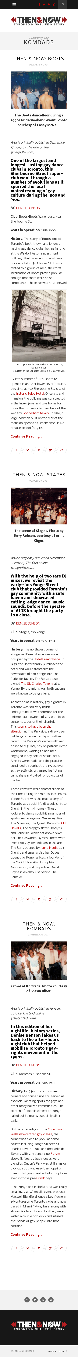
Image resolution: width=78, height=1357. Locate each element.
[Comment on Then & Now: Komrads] (61, 1248)
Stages (56, 1154)
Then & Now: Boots (39, 59)
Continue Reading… (26, 436)
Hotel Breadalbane (47, 659)
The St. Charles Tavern (37, 684)
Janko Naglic (49, 848)
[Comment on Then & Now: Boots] (61, 450)
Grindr (40, 1178)
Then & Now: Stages (39, 475)
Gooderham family (36, 413)
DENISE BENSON (28, 208)
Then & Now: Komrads (39, 926)
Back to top (56, 1351)
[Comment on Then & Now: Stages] (61, 899)
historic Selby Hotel (30, 394)
